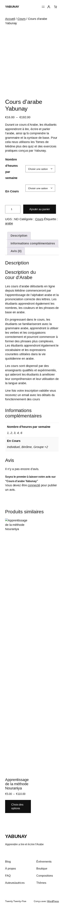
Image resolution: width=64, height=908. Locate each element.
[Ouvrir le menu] (43, 7)
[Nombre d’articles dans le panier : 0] (55, 6)
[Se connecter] (48, 6)
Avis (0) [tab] (16, 251)
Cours (21, 19)
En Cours (12, 191)
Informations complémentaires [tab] (33, 243)
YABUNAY (12, 6)
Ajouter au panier (39, 209)
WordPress (53, 901)
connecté (34, 485)
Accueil (10, 19)
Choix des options (17, 806)
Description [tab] (19, 235)
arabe (9, 223)
